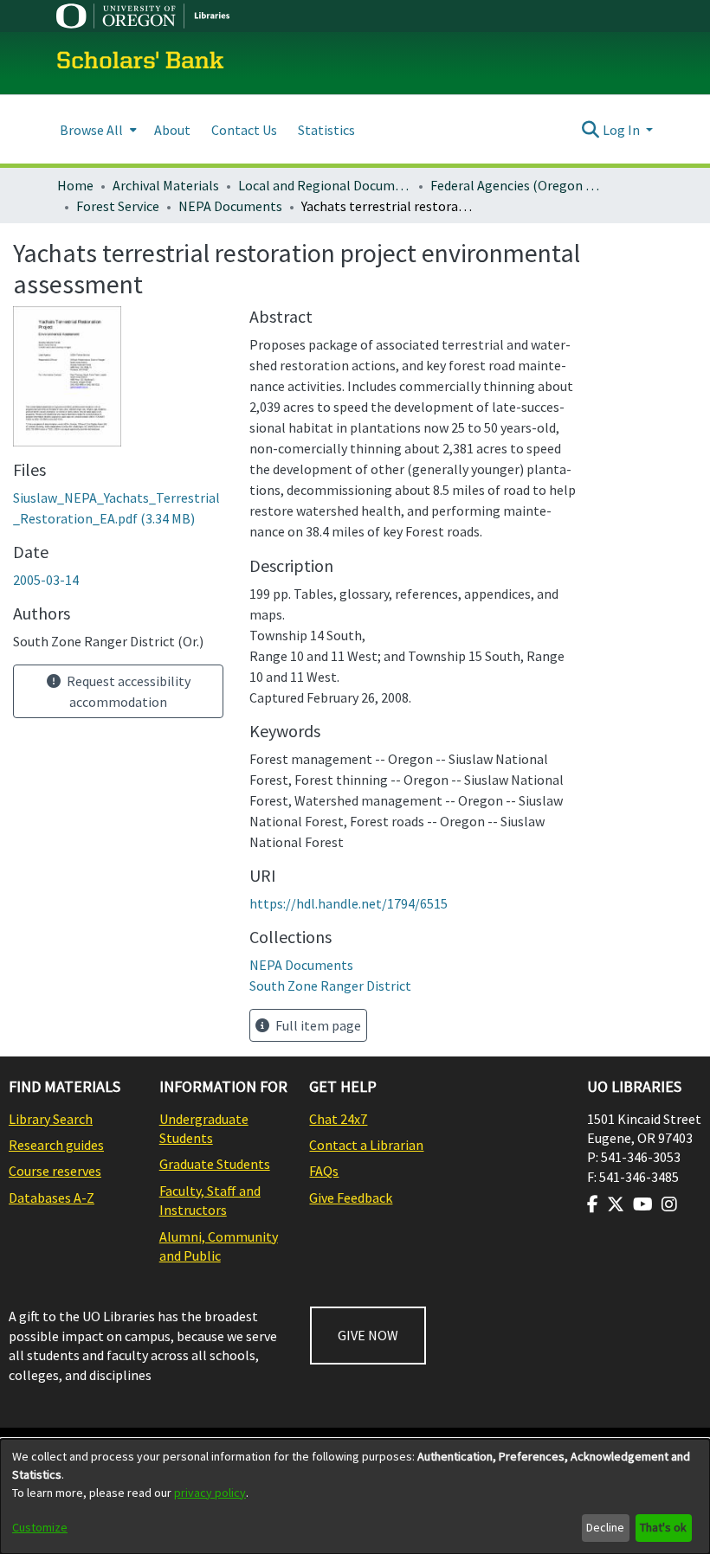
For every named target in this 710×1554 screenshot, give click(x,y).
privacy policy (210, 1492)
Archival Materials (166, 185)
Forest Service (117, 206)
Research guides (56, 1144)
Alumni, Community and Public (218, 1246)
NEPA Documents (230, 206)
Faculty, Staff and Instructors (210, 1200)
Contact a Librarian (366, 1144)
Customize (40, 1527)
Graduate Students (214, 1163)
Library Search (51, 1118)
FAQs (324, 1170)
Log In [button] (622, 129)
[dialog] (355, 1496)
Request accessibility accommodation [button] (127, 691)
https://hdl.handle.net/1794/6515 (348, 903)
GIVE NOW (368, 1335)
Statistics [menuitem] (326, 129)
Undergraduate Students (203, 1128)
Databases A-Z (51, 1197)
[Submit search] (591, 129)
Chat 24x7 (338, 1118)
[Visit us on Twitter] (615, 1204)
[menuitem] (96, 129)
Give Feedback (350, 1197)
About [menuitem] (172, 129)
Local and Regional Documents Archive (324, 185)
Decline (605, 1527)
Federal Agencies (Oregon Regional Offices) (517, 185)
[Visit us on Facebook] (592, 1204)
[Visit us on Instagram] (669, 1204)
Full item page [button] (317, 1025)
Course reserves (55, 1170)
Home (75, 185)
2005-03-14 (46, 579)
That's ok (663, 1527)
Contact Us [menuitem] (244, 129)
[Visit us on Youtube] (643, 1204)
